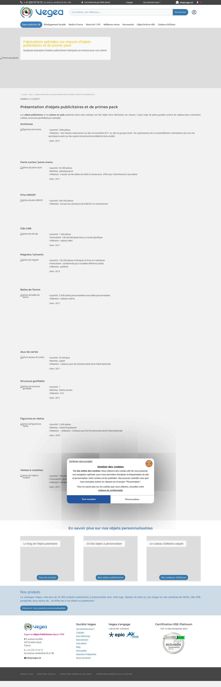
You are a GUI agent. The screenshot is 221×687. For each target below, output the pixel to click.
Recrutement (82, 640)
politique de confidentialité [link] (110, 490)
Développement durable (55, 24)
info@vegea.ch (186, 2)
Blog (78, 647)
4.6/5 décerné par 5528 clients (97, 2)
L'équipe (129, 2)
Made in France (76, 24)
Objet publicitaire (29, 24)
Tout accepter (89, 499)
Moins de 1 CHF (93, 24)
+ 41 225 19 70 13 (34, 650)
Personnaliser (132, 499)
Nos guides (81, 650)
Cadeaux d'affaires (166, 24)
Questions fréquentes (86, 654)
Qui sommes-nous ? (151, 2)
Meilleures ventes (112, 24)
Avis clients (81, 643)
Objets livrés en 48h (146, 24)
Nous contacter (83, 658)
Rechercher (180, 12)
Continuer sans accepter (80, 461)
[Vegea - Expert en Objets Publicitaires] (41, 17)
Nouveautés (128, 24)
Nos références (83, 636)
